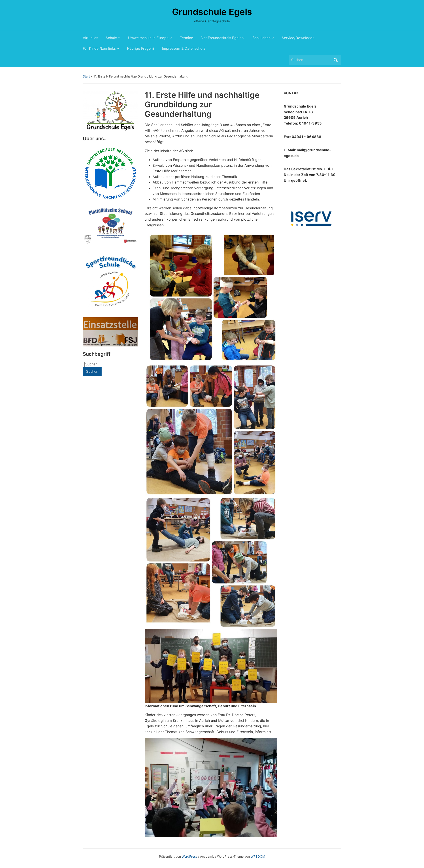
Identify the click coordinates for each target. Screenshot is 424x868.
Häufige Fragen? (140, 48)
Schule (111, 38)
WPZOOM (258, 856)
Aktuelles (90, 38)
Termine (186, 38)
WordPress (189, 856)
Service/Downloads (298, 38)
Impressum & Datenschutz (184, 48)
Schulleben (261, 38)
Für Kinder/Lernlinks (99, 48)
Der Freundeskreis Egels (221, 38)
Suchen (335, 60)
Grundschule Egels (212, 11)
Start (86, 76)
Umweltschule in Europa (148, 38)
